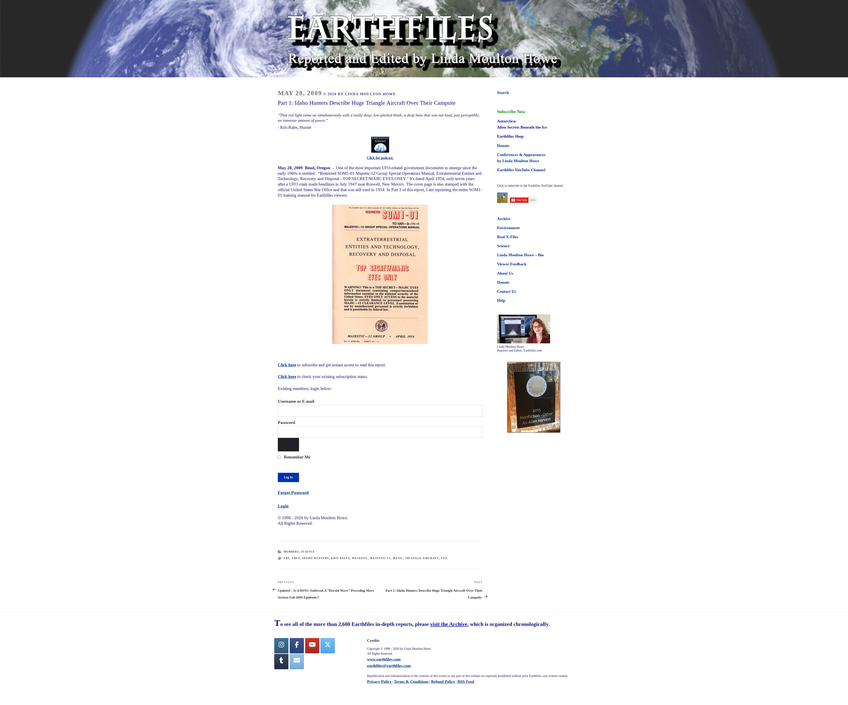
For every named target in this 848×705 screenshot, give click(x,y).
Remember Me (296, 457)
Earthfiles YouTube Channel (521, 170)
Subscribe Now (511, 111)
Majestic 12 (380, 558)
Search (503, 92)
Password (286, 422)
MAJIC (398, 558)
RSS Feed (466, 681)
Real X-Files (507, 237)
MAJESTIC (360, 558)
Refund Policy (443, 681)
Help (501, 300)
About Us (505, 273)
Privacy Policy (379, 681)
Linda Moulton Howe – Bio (520, 255)
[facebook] (297, 645)
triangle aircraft (422, 558)
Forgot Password (293, 492)
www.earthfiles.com (384, 659)
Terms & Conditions (411, 681)
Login (283, 506)
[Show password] (288, 444)
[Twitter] (327, 645)
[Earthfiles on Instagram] (281, 645)
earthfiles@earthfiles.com (389, 665)
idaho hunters (315, 558)
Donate (503, 145)
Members (291, 551)
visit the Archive (448, 624)
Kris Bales (340, 558)
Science (308, 551)
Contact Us (506, 291)
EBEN (296, 558)
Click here (287, 365)
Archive (504, 219)
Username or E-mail (296, 401)
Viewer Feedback (511, 264)
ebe (287, 558)
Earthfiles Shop (510, 136)
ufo (444, 558)
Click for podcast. (380, 158)
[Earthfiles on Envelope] (297, 661)
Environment (508, 228)
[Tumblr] (281, 661)
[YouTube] (312, 645)
